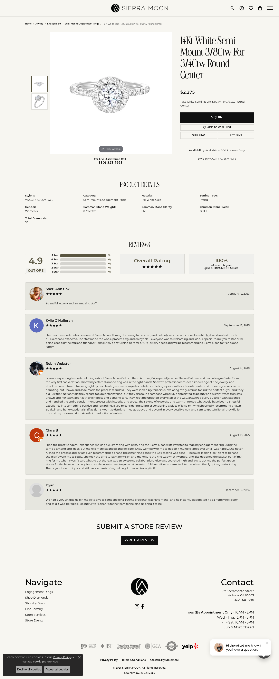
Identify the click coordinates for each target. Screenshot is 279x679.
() (108, 255)
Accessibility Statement (164, 660)
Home (28, 24)
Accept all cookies (57, 669)
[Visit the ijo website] (88, 646)
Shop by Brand (35, 603)
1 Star (55, 272)
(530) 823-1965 (110, 162)
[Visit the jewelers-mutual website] (129, 646)
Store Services (35, 615)
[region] (111, 93)
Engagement (54, 24)
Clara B (52, 430)
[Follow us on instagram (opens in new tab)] (137, 606)
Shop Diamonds (36, 597)
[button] (232, 8)
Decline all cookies (29, 669)
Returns (236, 135)
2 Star (55, 268)
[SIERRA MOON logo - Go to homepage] (139, 8)
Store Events (34, 620)
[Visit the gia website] (153, 646)
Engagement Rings (39, 592)
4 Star (55, 260)
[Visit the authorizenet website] (171, 646)
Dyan (50, 485)
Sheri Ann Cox (57, 289)
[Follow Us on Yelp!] (190, 646)
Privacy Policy (109, 660)
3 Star (55, 264)
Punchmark (148, 673)
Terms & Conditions (134, 660)
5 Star (55, 255)
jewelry (39, 24)
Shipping (198, 135)
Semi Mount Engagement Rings (82, 24)
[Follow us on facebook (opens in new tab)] (142, 606)
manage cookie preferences (40, 661)
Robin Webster (58, 364)
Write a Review (140, 540)
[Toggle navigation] (271, 8)
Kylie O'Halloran (59, 321)
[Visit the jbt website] (106, 646)
